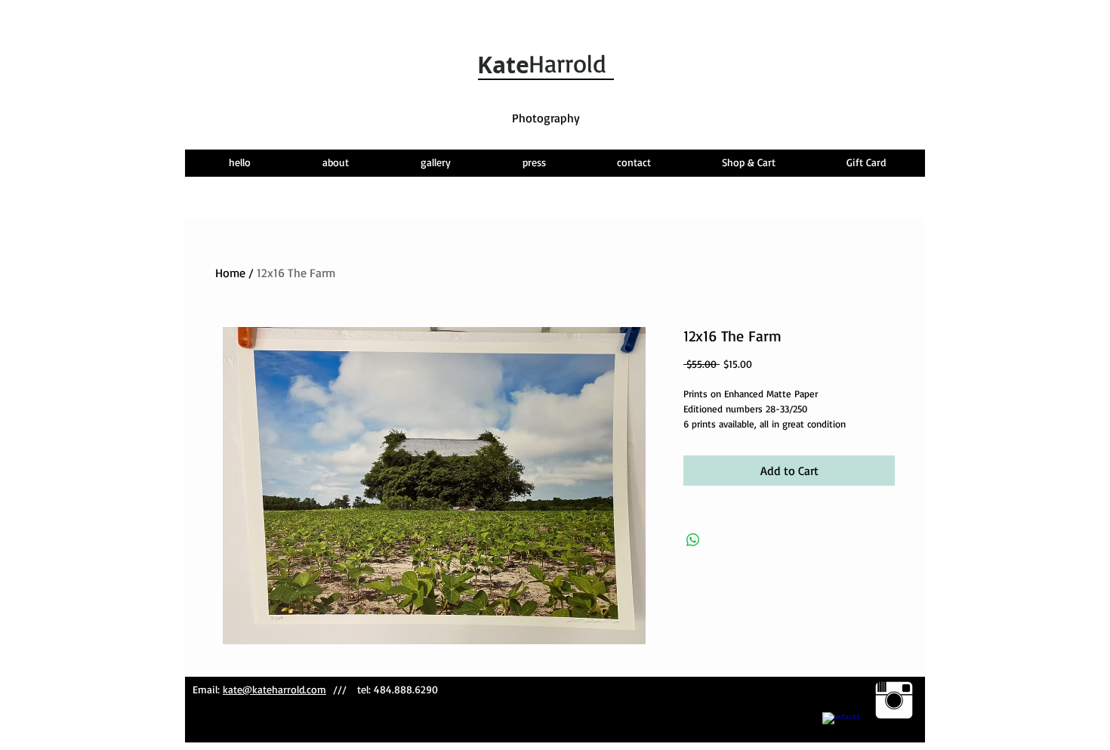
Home (230, 272)
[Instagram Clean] (894, 700)
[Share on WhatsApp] (693, 540)
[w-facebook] (841, 731)
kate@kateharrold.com (274, 689)
